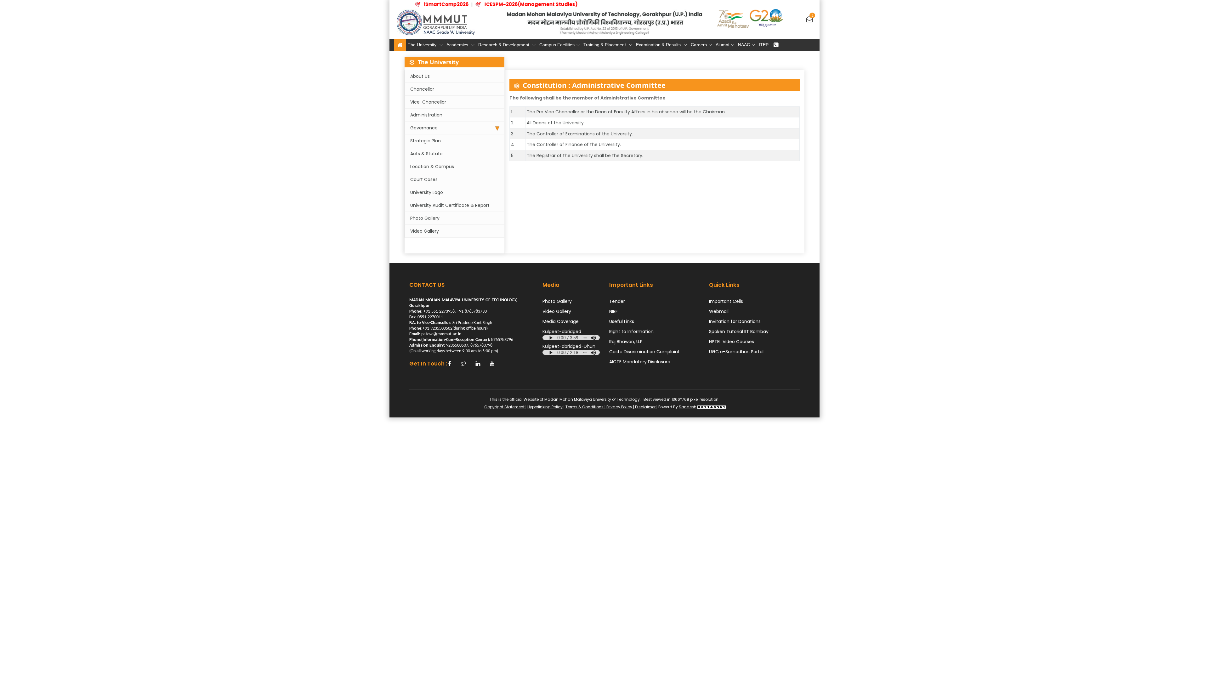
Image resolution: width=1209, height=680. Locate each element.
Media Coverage (560, 321)
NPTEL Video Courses (731, 341)
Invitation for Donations (735, 321)
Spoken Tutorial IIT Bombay (739, 331)
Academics (457, 44)
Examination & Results (659, 44)
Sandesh (687, 407)
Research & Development (504, 44)
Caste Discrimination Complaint (644, 351)
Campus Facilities (557, 44)
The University (423, 44)
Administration (426, 115)
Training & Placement (605, 44)
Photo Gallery (425, 218)
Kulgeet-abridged (561, 331)
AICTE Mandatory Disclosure (639, 362)
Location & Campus (432, 166)
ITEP (764, 44)
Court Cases (424, 179)
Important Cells (726, 301)
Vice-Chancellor (428, 102)
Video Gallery (424, 231)
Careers (699, 44)
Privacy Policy (619, 407)
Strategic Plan (425, 141)
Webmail (719, 311)
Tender (617, 301)
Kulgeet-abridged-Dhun (568, 346)
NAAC (744, 44)
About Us (420, 76)
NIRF (613, 311)
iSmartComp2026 (436, 4)
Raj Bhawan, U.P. (626, 341)
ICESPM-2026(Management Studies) (521, 4)
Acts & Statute (426, 153)
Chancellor (422, 89)
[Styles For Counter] (711, 407)
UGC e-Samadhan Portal (736, 351)
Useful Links (621, 321)
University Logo (426, 192)
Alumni (722, 44)
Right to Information (631, 331)
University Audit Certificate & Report (450, 205)
